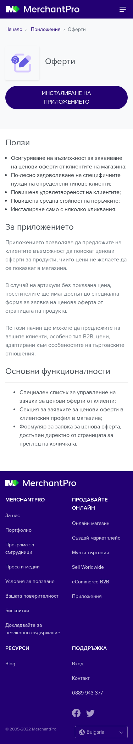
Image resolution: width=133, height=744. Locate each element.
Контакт (81, 678)
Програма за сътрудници (19, 548)
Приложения (46, 29)
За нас (12, 516)
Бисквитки (17, 611)
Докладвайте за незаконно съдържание (32, 629)
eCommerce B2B (90, 582)
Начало (13, 29)
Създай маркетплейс (96, 538)
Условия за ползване (30, 581)
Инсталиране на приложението (66, 97)
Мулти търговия (90, 553)
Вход (77, 664)
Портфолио (18, 530)
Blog (10, 664)
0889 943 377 (87, 693)
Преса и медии (22, 567)
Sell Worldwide (88, 567)
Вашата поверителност (32, 596)
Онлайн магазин (91, 523)
